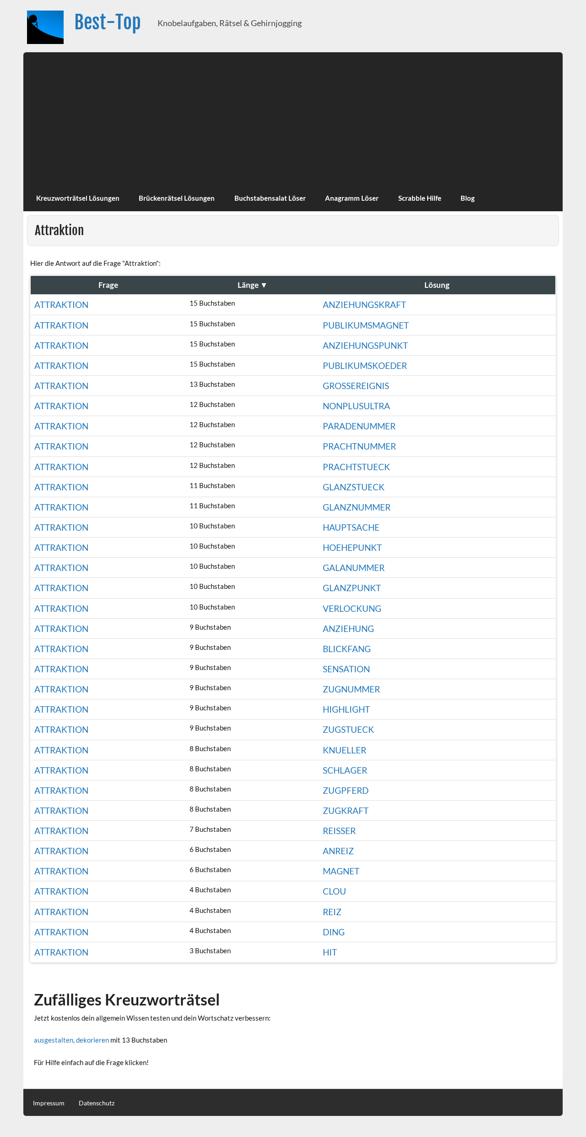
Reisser (339, 830)
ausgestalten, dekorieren (71, 1040)
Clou (334, 891)
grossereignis (356, 385)
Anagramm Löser (352, 198)
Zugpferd (346, 790)
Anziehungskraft (364, 304)
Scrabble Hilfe (419, 198)
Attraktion (61, 304)
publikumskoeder (365, 365)
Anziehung (348, 628)
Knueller (344, 750)
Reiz (332, 911)
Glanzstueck (354, 487)
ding (334, 932)
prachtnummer (359, 446)
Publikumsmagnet (366, 325)
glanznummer (357, 507)
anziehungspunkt (365, 345)
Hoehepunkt (352, 547)
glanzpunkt (352, 587)
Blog (468, 198)
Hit (330, 952)
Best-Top (107, 22)
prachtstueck (356, 466)
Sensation (346, 669)
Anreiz (338, 851)
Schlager (345, 770)
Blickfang (347, 648)
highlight (346, 709)
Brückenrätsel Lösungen (177, 198)
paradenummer (359, 426)
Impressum (49, 1103)
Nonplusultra (356, 406)
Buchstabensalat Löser (270, 198)
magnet (341, 871)
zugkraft (346, 810)
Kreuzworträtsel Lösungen (77, 198)
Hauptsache (351, 527)
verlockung (352, 608)
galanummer (354, 567)
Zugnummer (351, 689)
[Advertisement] (293, 116)
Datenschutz (96, 1103)
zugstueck (348, 729)
